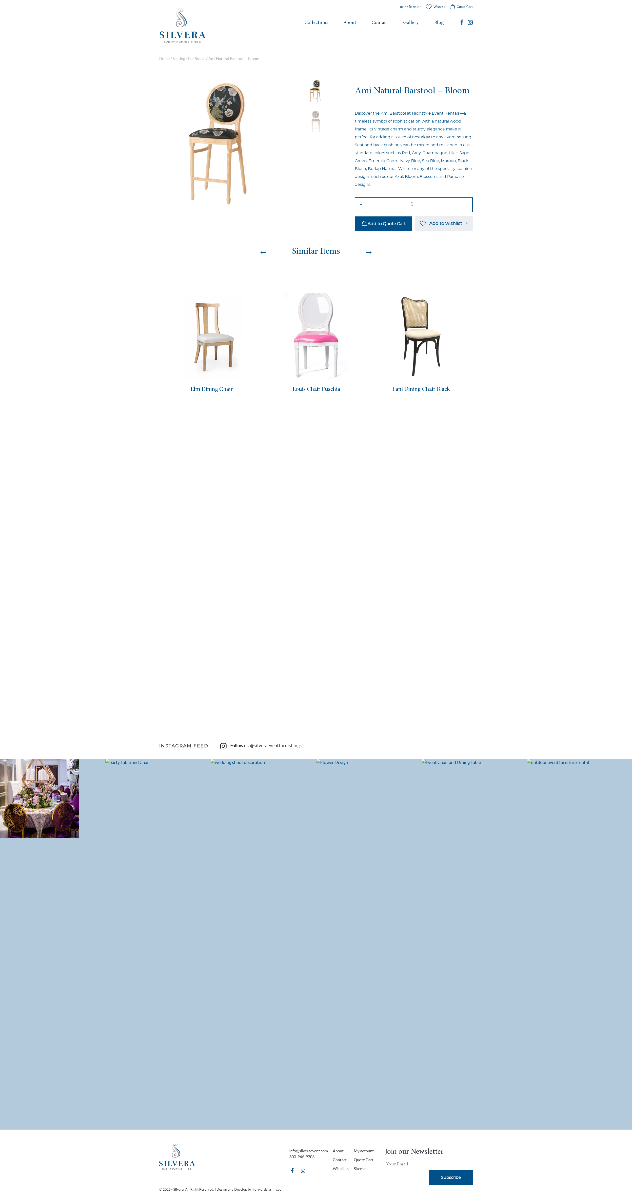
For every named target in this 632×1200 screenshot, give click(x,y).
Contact (380, 23)
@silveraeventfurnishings (276, 745)
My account (364, 1151)
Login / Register (409, 7)
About (349, 23)
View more (53, 798)
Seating (179, 59)
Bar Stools (196, 59)
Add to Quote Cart (386, 224)
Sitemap (361, 1168)
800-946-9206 (302, 1157)
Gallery (411, 23)
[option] (220, 143)
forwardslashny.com (268, 1189)
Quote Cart (464, 7)
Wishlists (341, 1168)
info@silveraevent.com (308, 1151)
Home (164, 59)
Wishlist (439, 7)
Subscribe (451, 1177)
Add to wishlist (445, 223)
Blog (439, 23)
